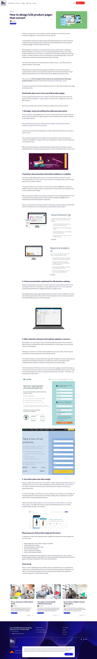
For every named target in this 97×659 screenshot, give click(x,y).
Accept (68, 654)
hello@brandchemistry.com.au (18, 633)
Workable (37, 368)
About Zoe (28, 3)
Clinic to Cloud (62, 286)
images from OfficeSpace (49, 204)
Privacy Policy (67, 651)
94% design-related (61, 80)
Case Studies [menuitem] (65, 627)
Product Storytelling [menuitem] (40, 629)
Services (17, 3)
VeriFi (45, 125)
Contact (34, 3)
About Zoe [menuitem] (65, 632)
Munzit (67, 123)
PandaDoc (25, 125)
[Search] (74, 3)
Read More (29, 615)
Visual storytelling (26, 114)
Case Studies (11, 3)
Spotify (48, 123)
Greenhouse (46, 368)
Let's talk (78, 2)
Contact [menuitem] (64, 634)
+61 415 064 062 (91, 3)
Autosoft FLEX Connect (34, 125)
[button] (81, 639)
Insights (23, 3)
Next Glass (62, 123)
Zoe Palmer (13, 21)
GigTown (53, 123)
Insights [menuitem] (64, 629)
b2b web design (13, 23)
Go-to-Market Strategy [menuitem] (41, 632)
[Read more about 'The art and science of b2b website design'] (22, 591)
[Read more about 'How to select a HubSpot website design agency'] (75, 591)
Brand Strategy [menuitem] (39, 627)
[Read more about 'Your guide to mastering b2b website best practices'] (48, 591)
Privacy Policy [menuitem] (12, 645)
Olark (57, 123)
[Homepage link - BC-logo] (12, 643)
